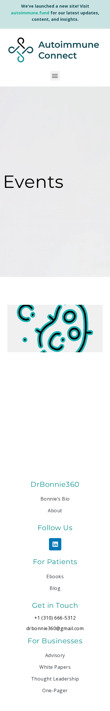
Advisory (55, 655)
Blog (55, 588)
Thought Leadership (55, 679)
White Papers (55, 667)
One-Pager (55, 690)
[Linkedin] (55, 544)
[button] (55, 76)
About (55, 510)
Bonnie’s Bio (55, 499)
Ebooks (55, 576)
